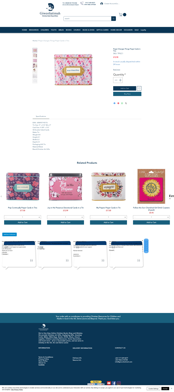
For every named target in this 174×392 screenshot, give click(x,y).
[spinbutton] (22, 217)
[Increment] (120, 80)
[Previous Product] (1, 196)
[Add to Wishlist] (139, 88)
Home (35, 41)
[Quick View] (22, 186)
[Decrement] (115, 80)
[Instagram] (119, 340)
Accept (165, 389)
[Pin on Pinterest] (118, 103)
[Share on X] (126, 103)
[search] (113, 18)
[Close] (171, 388)
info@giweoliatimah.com (123, 319)
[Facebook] (114, 340)
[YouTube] (109, 340)
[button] (45, 30)
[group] (87, 196)
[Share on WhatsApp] (122, 103)
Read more (116, 69)
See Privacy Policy (17, 389)
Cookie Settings (153, 389)
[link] (123, 14)
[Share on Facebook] (114, 103)
